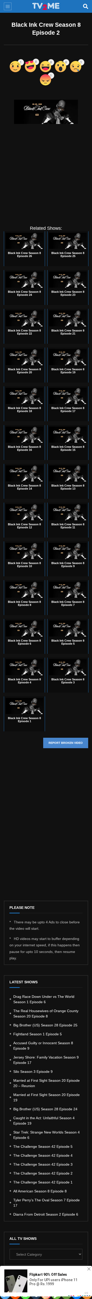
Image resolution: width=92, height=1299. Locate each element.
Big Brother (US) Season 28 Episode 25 (45, 1025)
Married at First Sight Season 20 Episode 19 (46, 1097)
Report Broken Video (66, 742)
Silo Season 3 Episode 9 (33, 1071)
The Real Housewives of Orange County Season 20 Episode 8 (45, 1013)
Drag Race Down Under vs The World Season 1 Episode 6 (43, 999)
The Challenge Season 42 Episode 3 (43, 1164)
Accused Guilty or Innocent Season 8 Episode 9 (43, 1045)
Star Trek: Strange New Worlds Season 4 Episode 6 (46, 1135)
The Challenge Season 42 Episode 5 (43, 1146)
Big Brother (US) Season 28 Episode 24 (45, 1109)
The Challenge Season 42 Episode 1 (43, 1182)
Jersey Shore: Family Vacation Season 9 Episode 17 (46, 1060)
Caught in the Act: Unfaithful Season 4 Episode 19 (44, 1120)
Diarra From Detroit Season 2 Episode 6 (45, 1214)
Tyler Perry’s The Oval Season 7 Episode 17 (46, 1202)
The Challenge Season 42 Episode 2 (43, 1173)
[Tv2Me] (46, 6)
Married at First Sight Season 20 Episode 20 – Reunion (46, 1083)
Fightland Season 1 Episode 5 (37, 1034)
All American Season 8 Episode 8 (40, 1191)
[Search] (85, 6)
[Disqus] (46, 828)
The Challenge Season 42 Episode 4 (43, 1155)
